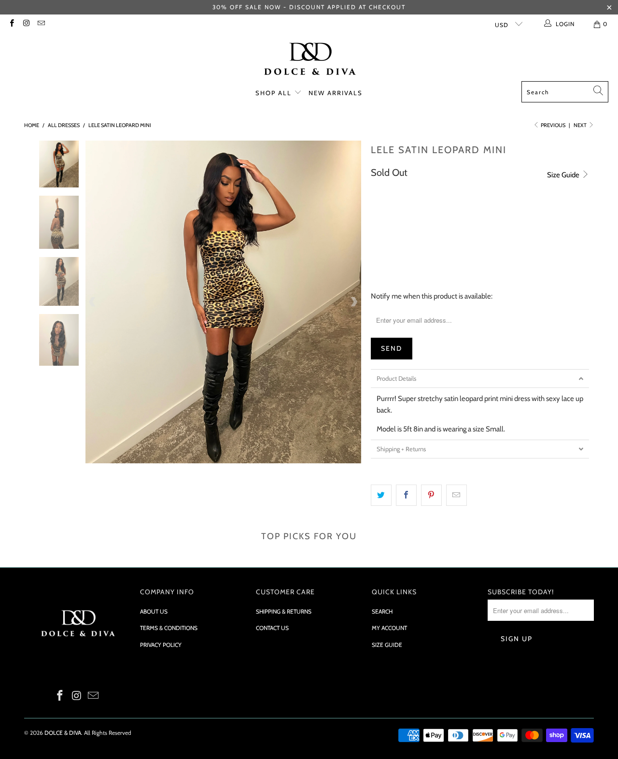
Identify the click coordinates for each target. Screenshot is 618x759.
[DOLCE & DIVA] (309, 60)
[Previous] (92, 302)
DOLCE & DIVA (62, 732)
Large (458, 240)
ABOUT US (154, 611)
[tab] (480, 378)
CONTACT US (272, 627)
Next (581, 125)
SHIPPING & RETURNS (283, 611)
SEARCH (382, 611)
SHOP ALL (274, 93)
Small (386, 240)
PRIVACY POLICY (161, 644)
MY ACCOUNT (389, 627)
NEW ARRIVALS (336, 93)
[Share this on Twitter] (381, 495)
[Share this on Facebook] (406, 495)
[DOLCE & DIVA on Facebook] (11, 24)
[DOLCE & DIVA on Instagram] (26, 24)
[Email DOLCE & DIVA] (41, 24)
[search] (564, 91)
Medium (422, 240)
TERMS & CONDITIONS (168, 627)
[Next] (354, 302)
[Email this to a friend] (456, 495)
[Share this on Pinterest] (431, 495)
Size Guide (564, 175)
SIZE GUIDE (387, 644)
